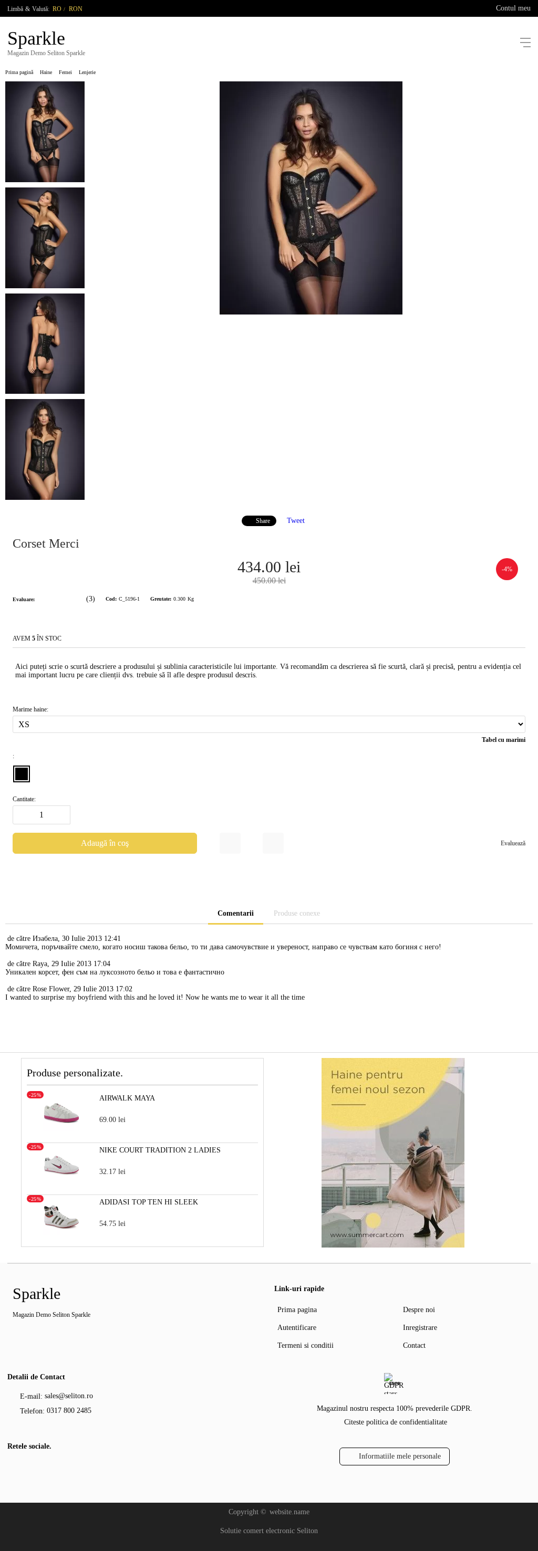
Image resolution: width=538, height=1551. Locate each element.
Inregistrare (420, 1328)
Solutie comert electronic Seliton (269, 1531)
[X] (31, 1468)
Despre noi (419, 1310)
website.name (289, 1512)
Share (263, 521)
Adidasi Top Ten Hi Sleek (148, 1202)
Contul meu (513, 8)
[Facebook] (14, 1469)
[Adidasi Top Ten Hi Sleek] (61, 1232)
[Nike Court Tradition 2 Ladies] (61, 1181)
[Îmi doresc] (230, 843)
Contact (414, 1345)
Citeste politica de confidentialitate (395, 1422)
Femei (65, 72)
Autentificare (296, 1328)
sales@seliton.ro (69, 1396)
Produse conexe (297, 913)
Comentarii (236, 913)
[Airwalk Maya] (61, 1129)
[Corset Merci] (311, 312)
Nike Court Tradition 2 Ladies (160, 1150)
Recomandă (273, 843)
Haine (46, 72)
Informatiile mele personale (400, 1456)
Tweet (296, 521)
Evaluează (513, 843)
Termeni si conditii (305, 1345)
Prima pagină (19, 72)
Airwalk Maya (127, 1098)
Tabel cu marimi (503, 739)
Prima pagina (297, 1310)
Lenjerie (87, 72)
